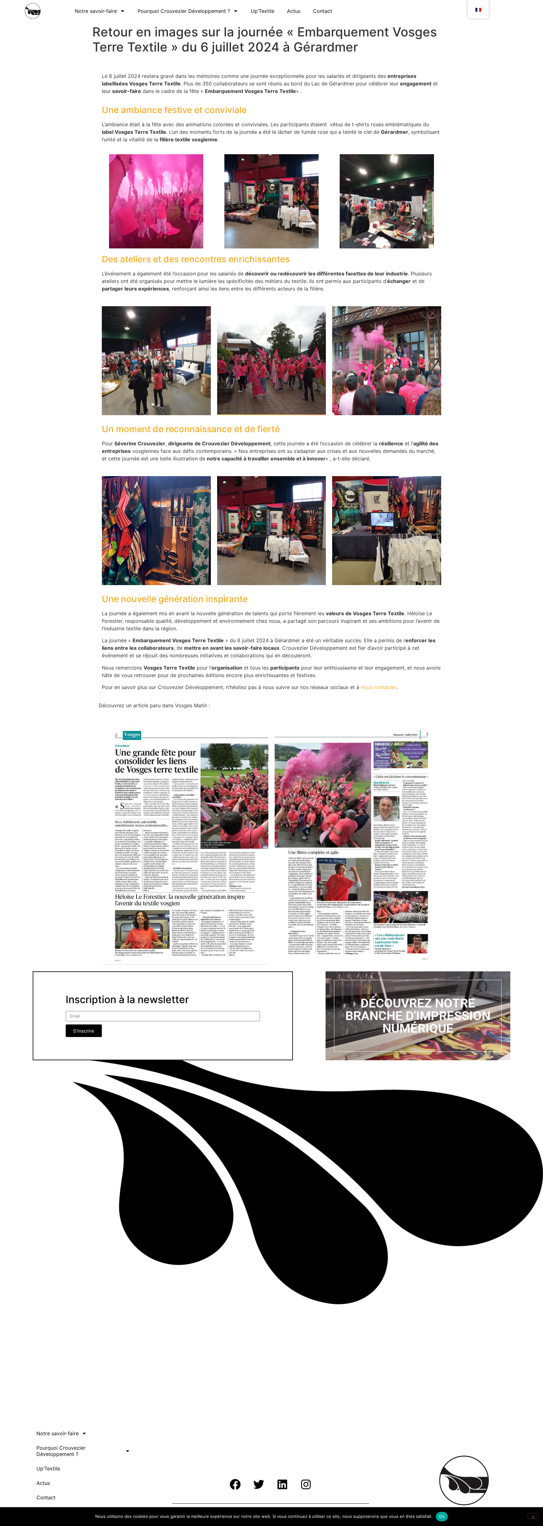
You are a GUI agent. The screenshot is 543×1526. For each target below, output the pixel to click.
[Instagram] (306, 1484)
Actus (293, 11)
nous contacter (378, 687)
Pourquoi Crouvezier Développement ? (184, 11)
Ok (442, 1516)
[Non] (533, 1516)
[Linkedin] (282, 1484)
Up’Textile (262, 11)
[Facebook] (235, 1484)
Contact (322, 11)
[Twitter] (259, 1484)
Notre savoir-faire (96, 11)
